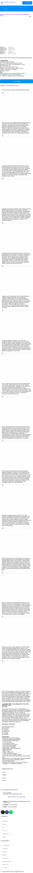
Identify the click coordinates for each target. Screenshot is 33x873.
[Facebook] (7, 812)
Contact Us (4, 830)
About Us (4, 824)
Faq (3, 827)
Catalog (4, 837)
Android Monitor (10, 85)
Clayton (4, 871)
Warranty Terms (5, 833)
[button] (30, 8)
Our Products (5, 821)
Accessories (4, 867)
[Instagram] (3, 812)
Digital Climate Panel (7, 861)
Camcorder (4, 858)
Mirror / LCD (5, 864)
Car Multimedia (5, 845)
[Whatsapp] (11, 812)
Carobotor (4, 851)
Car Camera (4, 848)
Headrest (4, 855)
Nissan (17, 85)
